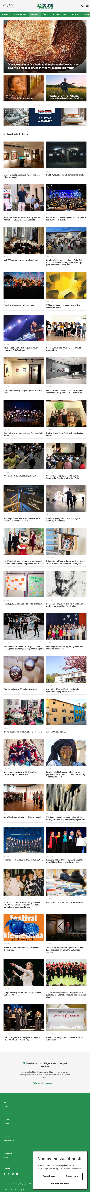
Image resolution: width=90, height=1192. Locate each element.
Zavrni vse (72, 1176)
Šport (46, 14)
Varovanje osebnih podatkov (31, 1190)
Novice (5, 14)
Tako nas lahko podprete (43, 1083)
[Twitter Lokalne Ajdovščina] (13, 1174)
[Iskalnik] (82, 6)
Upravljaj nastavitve (60, 1183)
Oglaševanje (32, 1184)
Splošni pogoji (22, 1184)
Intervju (6, 1119)
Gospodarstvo (19, 14)
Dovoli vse (48, 1176)
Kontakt (7, 1168)
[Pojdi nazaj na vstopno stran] (45, 6)
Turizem (74, 14)
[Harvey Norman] (45, 117)
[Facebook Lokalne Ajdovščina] (5, 1174)
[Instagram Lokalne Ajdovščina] (9, 1174)
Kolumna (7, 1123)
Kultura (35, 14)
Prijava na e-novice (9, 1184)
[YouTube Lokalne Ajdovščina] (17, 1174)
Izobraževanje (60, 14)
